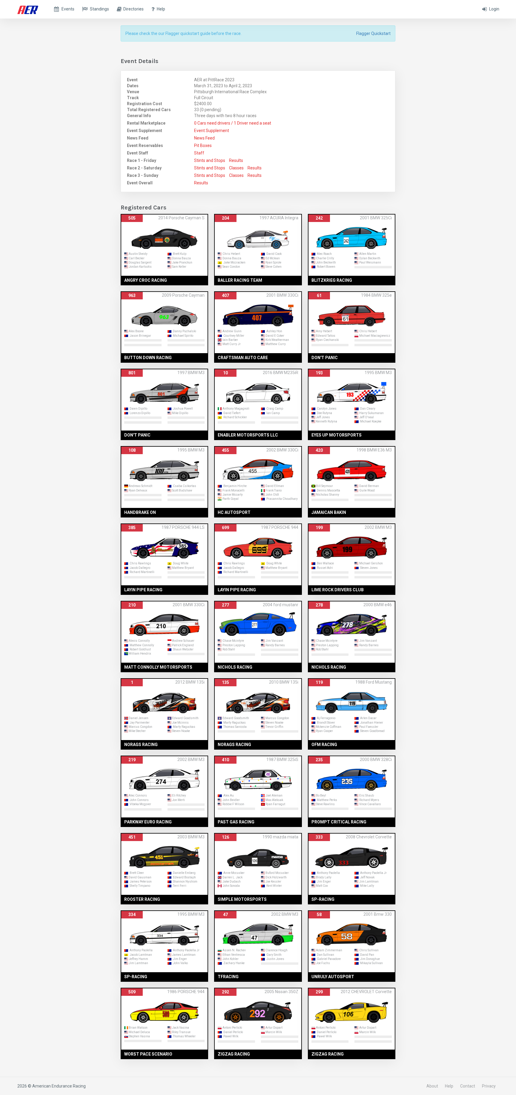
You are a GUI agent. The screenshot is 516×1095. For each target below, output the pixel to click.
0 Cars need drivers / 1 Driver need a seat (232, 123)
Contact (467, 1086)
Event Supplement (211, 130)
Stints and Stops (209, 160)
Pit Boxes (203, 145)
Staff (199, 153)
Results (236, 160)
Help (449, 1086)
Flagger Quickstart (373, 33)
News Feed (204, 138)
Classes (236, 168)
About (432, 1086)
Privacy (489, 1086)
